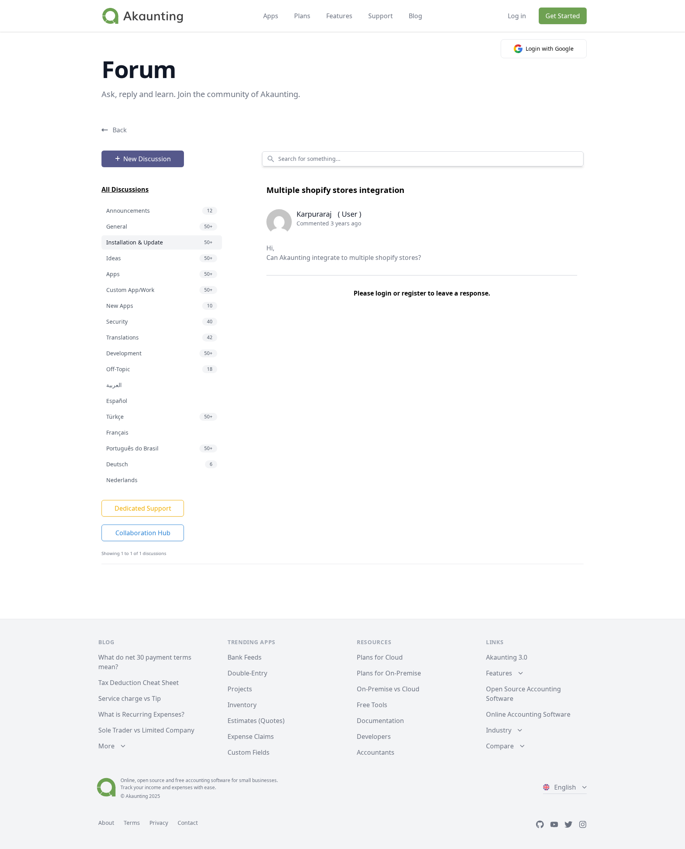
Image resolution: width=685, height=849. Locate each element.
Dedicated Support (143, 508)
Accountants (375, 752)
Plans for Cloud (380, 657)
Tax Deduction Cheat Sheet (138, 682)
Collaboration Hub (142, 532)
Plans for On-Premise (389, 673)
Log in (517, 15)
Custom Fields (249, 752)
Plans (302, 15)
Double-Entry (247, 673)
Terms (132, 822)
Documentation (380, 720)
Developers (374, 736)
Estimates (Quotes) (256, 720)
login (383, 293)
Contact (188, 822)
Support (380, 15)
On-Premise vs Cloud (388, 689)
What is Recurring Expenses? (141, 714)
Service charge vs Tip (129, 698)
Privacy (158, 822)
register (414, 293)
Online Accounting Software (528, 714)
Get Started (562, 15)
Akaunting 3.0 (506, 657)
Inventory (242, 704)
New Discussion (147, 159)
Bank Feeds (245, 657)
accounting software (208, 780)
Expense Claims (251, 736)
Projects (240, 689)
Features (339, 15)
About (106, 822)
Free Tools (372, 704)
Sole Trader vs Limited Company (146, 730)
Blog (415, 15)
